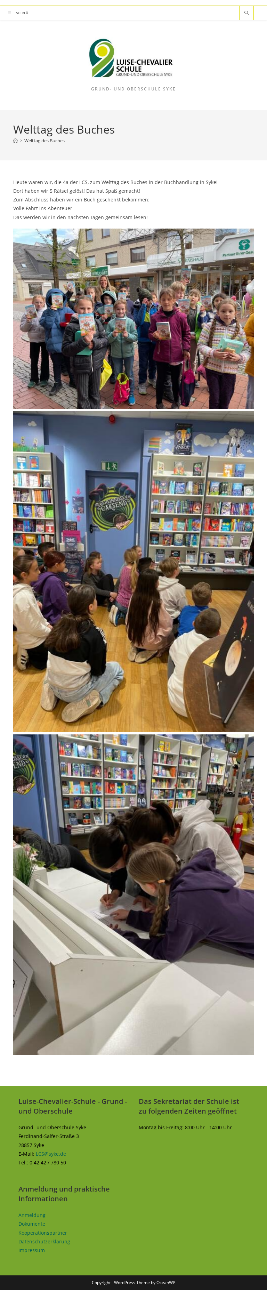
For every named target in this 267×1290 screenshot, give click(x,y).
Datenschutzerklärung (44, 1241)
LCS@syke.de (51, 1153)
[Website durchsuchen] (246, 13)
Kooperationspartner (42, 1232)
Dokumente (31, 1223)
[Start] (15, 140)
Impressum (31, 1250)
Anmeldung (32, 1215)
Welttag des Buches (44, 140)
